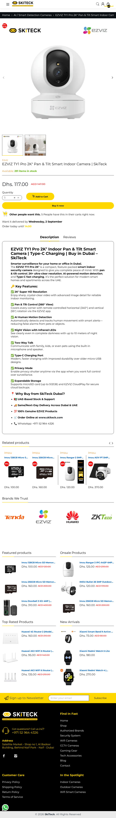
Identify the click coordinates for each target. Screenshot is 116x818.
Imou (8, 453)
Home (64, 720)
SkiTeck (50, 814)
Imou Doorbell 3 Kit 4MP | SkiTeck (36, 601)
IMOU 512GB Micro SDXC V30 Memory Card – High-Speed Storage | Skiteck (98, 457)
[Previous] (112, 77)
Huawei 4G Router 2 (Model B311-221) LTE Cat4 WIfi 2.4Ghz (38, 631)
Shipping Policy (12, 787)
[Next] (3, 77)
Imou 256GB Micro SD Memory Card (14, 457)
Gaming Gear (68, 750)
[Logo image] (14, 517)
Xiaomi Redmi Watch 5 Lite (95, 651)
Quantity (7, 192)
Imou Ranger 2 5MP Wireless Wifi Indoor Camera (43, 457)
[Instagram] (15, 756)
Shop (63, 725)
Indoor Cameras (70, 782)
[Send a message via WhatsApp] (5, 807)
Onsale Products (73, 553)
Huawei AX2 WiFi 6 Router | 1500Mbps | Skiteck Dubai (37, 651)
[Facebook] (4, 756)
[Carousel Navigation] (111, 443)
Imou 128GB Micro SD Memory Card (38, 562)
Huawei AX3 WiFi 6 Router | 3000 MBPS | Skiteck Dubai (37, 670)
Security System (70, 735)
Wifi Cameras (68, 740)
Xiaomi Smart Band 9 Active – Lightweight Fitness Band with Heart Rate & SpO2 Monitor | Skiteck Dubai (97, 631)
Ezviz (5, 160)
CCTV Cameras (69, 745)
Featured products (16, 553)
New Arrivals (70, 622)
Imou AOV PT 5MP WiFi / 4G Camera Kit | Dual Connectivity (71, 457)
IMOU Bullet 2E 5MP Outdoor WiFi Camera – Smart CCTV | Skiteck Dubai (95, 582)
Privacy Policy (11, 782)
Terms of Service (12, 797)
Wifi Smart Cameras (73, 792)
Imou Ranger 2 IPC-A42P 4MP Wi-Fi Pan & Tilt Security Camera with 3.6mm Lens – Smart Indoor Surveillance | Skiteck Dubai (96, 562)
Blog (63, 760)
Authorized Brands (72, 730)
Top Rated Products (17, 622)
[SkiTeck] (19, 716)
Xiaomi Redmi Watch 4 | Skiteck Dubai (93, 670)
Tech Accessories (71, 755)
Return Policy (10, 792)
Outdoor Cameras (71, 787)
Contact (65, 765)
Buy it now (58, 205)
